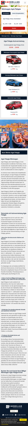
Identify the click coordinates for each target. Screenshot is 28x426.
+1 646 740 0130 (21, 415)
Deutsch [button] (13, 411)
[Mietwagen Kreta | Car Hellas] (10, 2)
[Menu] (25, 2)
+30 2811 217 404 (9, 415)
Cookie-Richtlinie (4, 424)
